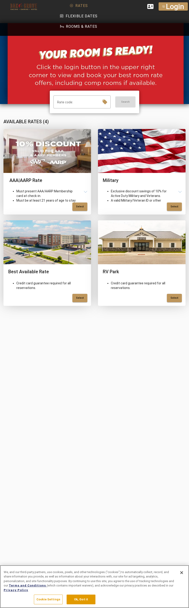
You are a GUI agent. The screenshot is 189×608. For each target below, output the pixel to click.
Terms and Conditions (28, 585)
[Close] (182, 573)
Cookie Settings (48, 599)
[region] (94, 586)
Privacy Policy (16, 590)
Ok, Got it (81, 599)
